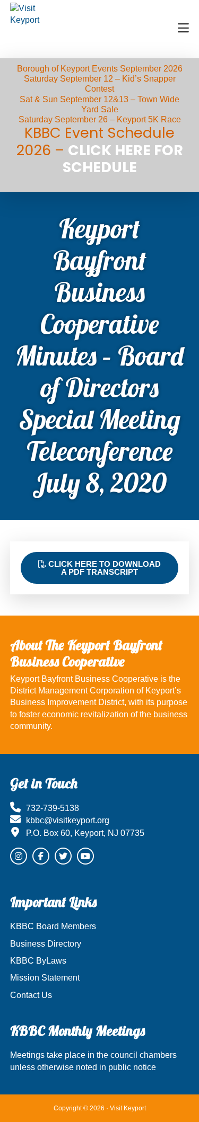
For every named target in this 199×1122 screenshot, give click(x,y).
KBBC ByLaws (38, 960)
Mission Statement (45, 977)
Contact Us (31, 995)
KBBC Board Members (53, 926)
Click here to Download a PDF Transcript (103, 567)
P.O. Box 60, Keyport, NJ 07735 (85, 833)
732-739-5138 (52, 808)
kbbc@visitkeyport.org (67, 820)
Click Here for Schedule (123, 158)
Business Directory (45, 943)
